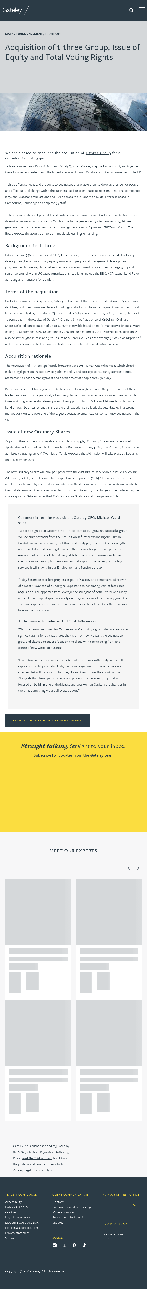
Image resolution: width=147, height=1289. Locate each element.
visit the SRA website (37, 1158)
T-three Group (98, 152)
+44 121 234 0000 (13, 976)
